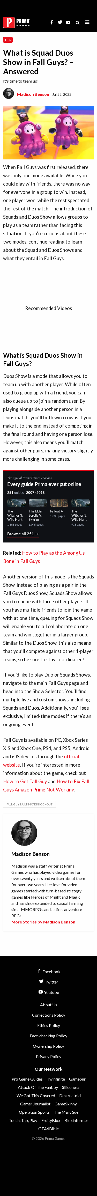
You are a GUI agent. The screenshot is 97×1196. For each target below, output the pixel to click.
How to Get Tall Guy (25, 781)
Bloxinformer (76, 1120)
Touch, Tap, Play (23, 1120)
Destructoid (70, 1095)
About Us (48, 1004)
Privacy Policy (48, 1056)
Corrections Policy (48, 1014)
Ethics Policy (48, 1025)
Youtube (51, 992)
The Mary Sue (66, 1112)
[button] (87, 22)
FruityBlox (50, 1120)
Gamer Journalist (35, 1103)
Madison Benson (33, 94)
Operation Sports (34, 1112)
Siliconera (70, 1087)
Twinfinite (56, 1078)
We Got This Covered (36, 1095)
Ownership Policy (48, 1046)
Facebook (51, 971)
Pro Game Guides (27, 1078)
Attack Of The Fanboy (38, 1087)
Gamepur (77, 1078)
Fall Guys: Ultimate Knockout (29, 804)
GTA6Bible (48, 1128)
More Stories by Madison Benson (43, 921)
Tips (8, 40)
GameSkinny (66, 1103)
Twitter (51, 981)
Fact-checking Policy (48, 1035)
